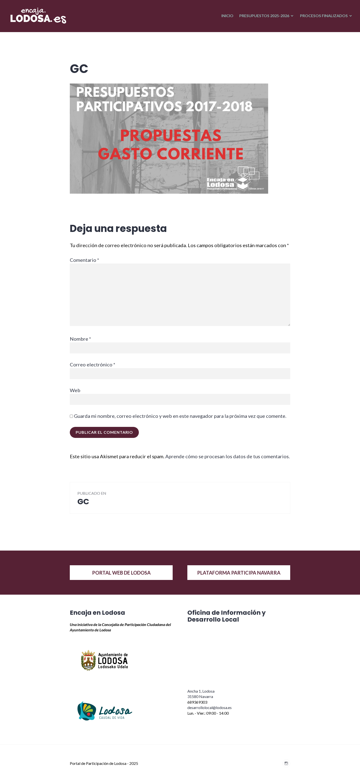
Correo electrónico (92, 364)
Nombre (80, 339)
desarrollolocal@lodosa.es (209, 707)
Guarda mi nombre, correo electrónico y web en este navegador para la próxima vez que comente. (180, 416)
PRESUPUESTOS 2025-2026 (264, 15)
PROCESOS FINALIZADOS (324, 15)
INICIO (227, 15)
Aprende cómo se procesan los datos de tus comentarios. (227, 456)
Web (75, 390)
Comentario (84, 260)
